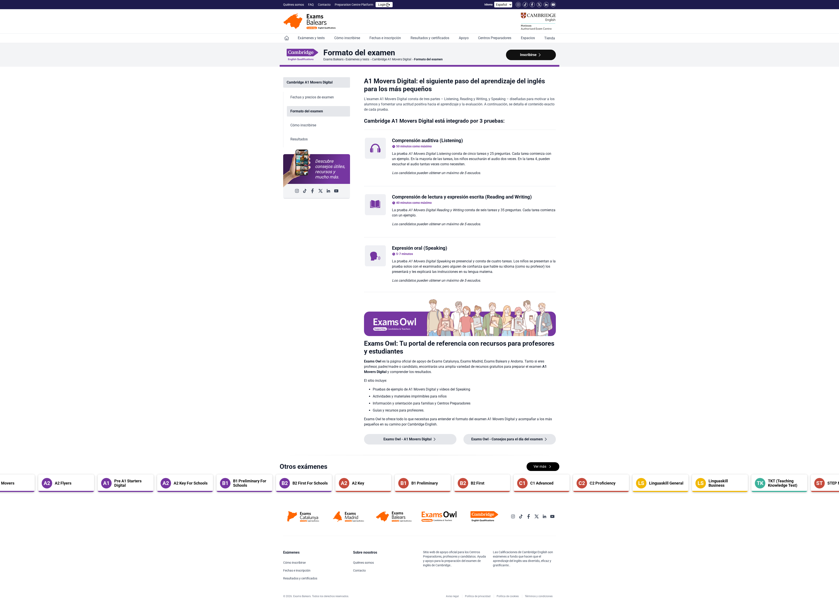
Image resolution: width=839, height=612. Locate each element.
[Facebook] (532, 4)
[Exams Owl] (439, 516)
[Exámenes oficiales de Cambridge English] (309, 21)
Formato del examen (306, 111)
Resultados (299, 139)
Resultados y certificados (430, 38)
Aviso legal (452, 596)
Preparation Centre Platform (361, 4)
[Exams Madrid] (348, 516)
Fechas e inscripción (385, 38)
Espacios (528, 38)
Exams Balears (333, 59)
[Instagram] (518, 4)
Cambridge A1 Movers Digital (392, 59)
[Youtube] (553, 4)
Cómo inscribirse (347, 38)
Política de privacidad (478, 596)
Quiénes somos (294, 4)
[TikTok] (525, 4)
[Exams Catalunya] (303, 516)
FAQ (311, 4)
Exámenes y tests (312, 38)
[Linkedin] (546, 4)
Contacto (324, 4)
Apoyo (464, 38)
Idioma (488, 4)
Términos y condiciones (539, 596)
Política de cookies (508, 596)
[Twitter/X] (539, 4)
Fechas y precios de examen (312, 97)
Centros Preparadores (495, 38)
